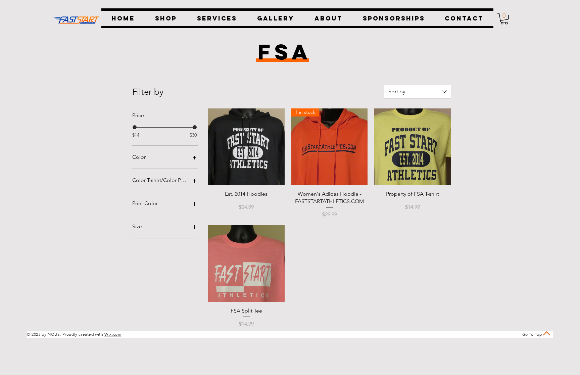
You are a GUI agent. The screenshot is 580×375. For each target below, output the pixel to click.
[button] (504, 19)
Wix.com (112, 334)
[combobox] (417, 91)
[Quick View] (246, 146)
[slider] (135, 127)
